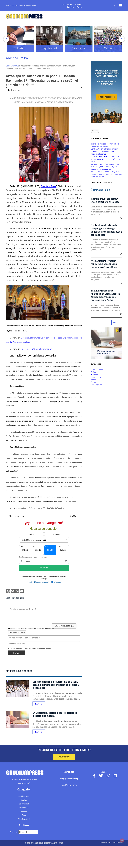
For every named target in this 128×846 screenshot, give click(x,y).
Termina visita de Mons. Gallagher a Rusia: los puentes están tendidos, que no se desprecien (106, 174)
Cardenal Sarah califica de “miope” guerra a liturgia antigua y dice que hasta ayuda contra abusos (104, 151)
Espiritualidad (96, 374)
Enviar (16, 653)
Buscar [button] (95, 131)
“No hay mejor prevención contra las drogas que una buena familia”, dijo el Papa (105, 159)
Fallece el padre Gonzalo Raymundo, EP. (36, 349)
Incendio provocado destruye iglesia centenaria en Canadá (105, 145)
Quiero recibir (64, 757)
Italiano (78, 4)
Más (37, 704)
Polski (79, 7)
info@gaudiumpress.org (69, 779)
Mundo (93, 379)
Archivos (14, 832)
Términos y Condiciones (111, 842)
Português (67, 4)
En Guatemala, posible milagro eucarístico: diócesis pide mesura (55, 714)
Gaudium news (12, 65)
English (70, 7)
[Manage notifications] (122, 840)
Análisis (94, 372)
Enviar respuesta (62, 626)
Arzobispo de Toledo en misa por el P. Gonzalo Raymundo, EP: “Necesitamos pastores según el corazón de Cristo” (42, 80)
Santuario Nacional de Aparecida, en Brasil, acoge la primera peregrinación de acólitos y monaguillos (55, 685)
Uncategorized (96, 384)
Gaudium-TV (96, 377)
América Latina (17, 58)
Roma (93, 382)
